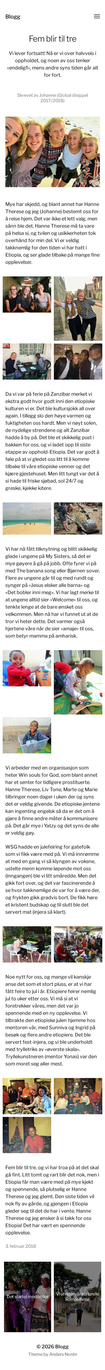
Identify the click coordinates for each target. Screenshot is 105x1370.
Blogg (12, 16)
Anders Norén (63, 1354)
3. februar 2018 (20, 1246)
